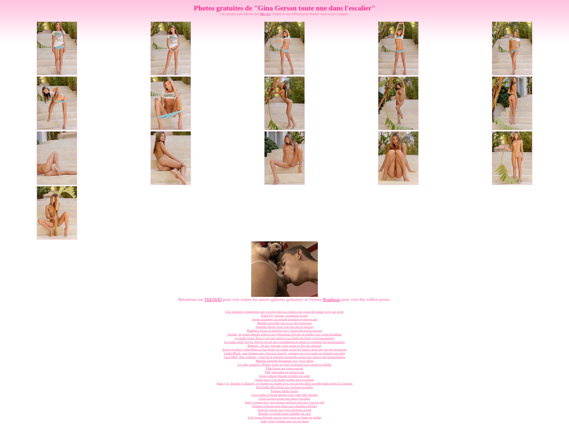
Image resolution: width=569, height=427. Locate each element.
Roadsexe (331, 299)
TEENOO (213, 299)
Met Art (265, 14)
